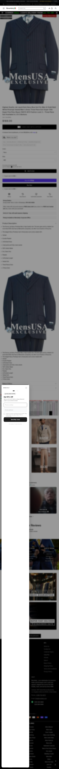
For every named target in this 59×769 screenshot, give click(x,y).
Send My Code (15, 419)
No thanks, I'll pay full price (15, 424)
